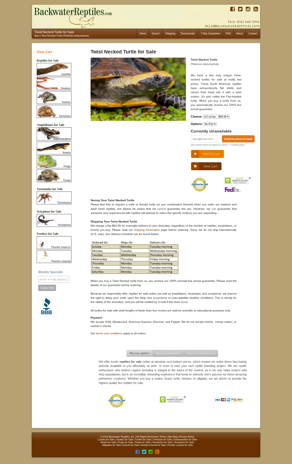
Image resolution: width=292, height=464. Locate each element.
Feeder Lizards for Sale (180, 445)
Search (156, 33)
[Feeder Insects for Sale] (54, 243)
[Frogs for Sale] (54, 162)
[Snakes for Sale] (54, 83)
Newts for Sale (108, 442)
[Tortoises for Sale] (54, 111)
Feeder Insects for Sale (153, 445)
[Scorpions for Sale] (54, 220)
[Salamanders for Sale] (54, 134)
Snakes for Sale (124, 439)
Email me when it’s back (238, 138)
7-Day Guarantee (210, 33)
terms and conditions (109, 333)
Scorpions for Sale (184, 442)
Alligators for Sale (111, 445)
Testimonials (188, 33)
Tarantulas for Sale (162, 442)
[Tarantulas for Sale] (54, 198)
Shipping (170, 33)
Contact (252, 33)
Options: (197, 124)
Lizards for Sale (106, 439)
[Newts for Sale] (54, 148)
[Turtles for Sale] (54, 97)
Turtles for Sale (143, 439)
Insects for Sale (131, 445)
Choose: (196, 116)
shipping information (147, 229)
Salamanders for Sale (185, 439)
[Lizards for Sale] (54, 69)
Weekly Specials (50, 272)
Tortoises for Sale (162, 439)
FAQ (228, 33)
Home (142, 33)
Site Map (172, 436)
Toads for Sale (142, 442)
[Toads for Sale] (54, 176)
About (239, 33)
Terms (163, 436)
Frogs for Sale (125, 442)
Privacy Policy (186, 436)
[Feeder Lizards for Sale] (54, 257)
